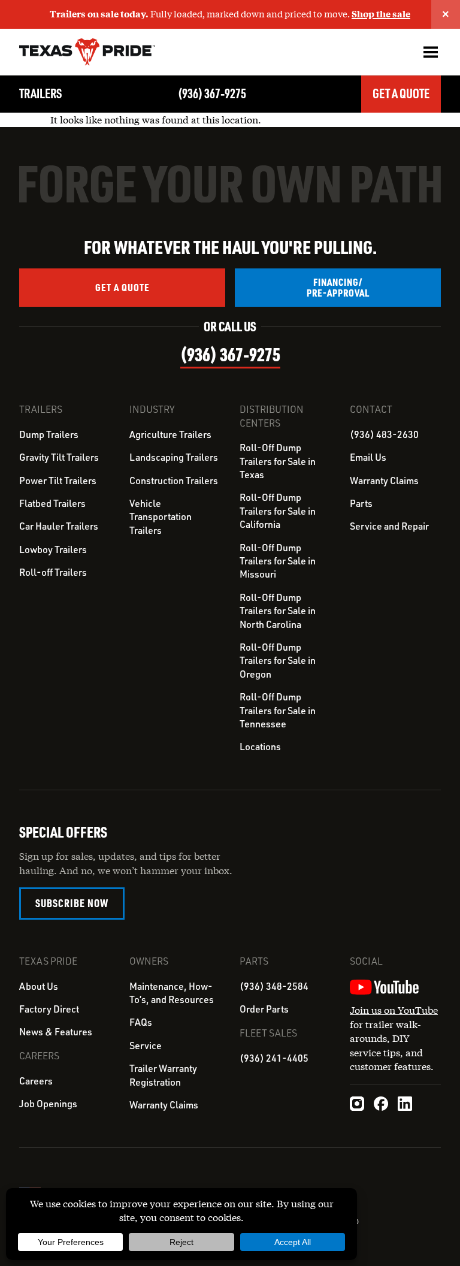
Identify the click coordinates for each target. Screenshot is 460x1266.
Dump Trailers (48, 434)
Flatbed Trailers (52, 503)
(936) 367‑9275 (212, 93)
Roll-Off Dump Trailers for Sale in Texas (278, 461)
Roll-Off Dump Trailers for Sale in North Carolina (278, 610)
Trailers (40, 93)
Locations (260, 747)
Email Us (368, 457)
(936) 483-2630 (384, 434)
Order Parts (264, 1009)
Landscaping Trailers (173, 457)
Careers (36, 1081)
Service (145, 1046)
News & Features (55, 1032)
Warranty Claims (384, 481)
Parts (361, 503)
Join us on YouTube (394, 1010)
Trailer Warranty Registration (163, 1074)
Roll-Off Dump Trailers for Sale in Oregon (278, 660)
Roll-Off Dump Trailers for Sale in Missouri (278, 561)
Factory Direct (49, 1009)
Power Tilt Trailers (57, 481)
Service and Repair (389, 526)
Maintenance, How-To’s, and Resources (171, 992)
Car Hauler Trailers (58, 526)
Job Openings (48, 1104)
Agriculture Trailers (170, 434)
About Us (38, 986)
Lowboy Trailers (53, 549)
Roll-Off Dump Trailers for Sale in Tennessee (278, 710)
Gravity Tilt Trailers (59, 457)
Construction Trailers (173, 481)
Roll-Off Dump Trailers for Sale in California (278, 510)
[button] (430, 52)
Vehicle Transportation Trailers (160, 516)
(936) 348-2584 (274, 986)
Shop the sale (381, 14)
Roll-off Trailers (53, 572)
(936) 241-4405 (274, 1058)
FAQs (140, 1022)
